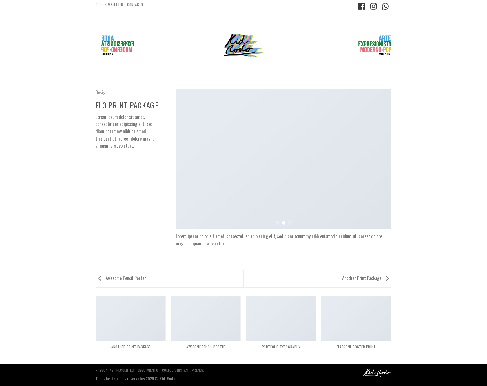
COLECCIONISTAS (175, 370)
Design (101, 92)
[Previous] (187, 159)
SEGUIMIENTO (148, 370)
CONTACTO (135, 4)
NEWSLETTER (114, 4)
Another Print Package (362, 278)
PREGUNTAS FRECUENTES (115, 370)
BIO (98, 4)
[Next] (380, 159)
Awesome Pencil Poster (125, 278)
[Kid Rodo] (243, 45)
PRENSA (198, 370)
